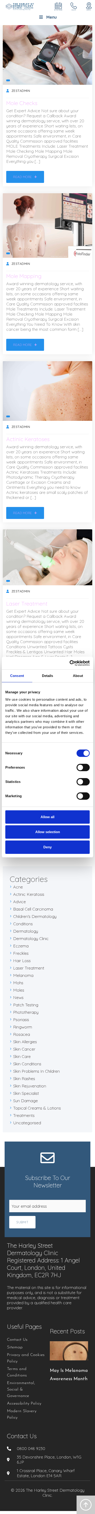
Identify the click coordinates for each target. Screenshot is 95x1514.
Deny (47, 847)
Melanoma (23, 975)
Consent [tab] (17, 676)
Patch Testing (25, 1004)
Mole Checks (21, 103)
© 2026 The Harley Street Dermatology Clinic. (47, 1493)
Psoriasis (21, 1019)
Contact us (22, 1436)
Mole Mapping (24, 275)
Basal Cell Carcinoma (33, 909)
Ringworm (22, 1027)
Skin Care (22, 1056)
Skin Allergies (25, 1041)
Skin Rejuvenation (29, 1086)
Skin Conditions (27, 1063)
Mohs (18, 982)
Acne (18, 887)
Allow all (47, 817)
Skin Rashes (24, 1078)
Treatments (24, 1115)
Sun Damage (25, 1100)
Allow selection (47, 832)
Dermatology (25, 931)
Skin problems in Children (36, 1071)
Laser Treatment (27, 603)
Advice (19, 901)
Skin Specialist (26, 1093)
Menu (51, 17)
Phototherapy (26, 1012)
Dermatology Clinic (31, 938)
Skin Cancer (24, 1049)
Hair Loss (22, 960)
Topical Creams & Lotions (37, 1108)
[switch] (83, 767)
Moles (18, 990)
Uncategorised (27, 1122)
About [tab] (78, 676)
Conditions (23, 923)
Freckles (21, 953)
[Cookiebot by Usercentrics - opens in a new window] (69, 663)
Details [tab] (47, 676)
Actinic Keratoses (28, 439)
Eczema (21, 946)
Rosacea (21, 1034)
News (18, 997)
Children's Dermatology (34, 916)
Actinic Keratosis (28, 894)
